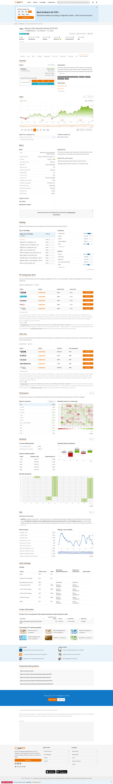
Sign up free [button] (52, 699)
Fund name (22, 618)
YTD (44, 130)
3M (28, 130)
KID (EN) (61, 88)
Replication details (25, 204)
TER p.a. (60, 618)
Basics (33, 56)
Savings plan (47, 56)
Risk (76, 56)
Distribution (71, 618)
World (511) (88, 76)
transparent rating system (37, 328)
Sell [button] (48, 81)
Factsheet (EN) (63, 86)
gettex (44, 710)
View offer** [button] (88, 292)
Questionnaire (71, 212)
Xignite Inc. (39, 710)
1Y (34, 130)
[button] (72, 34)
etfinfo (35, 710)
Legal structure (24, 198)
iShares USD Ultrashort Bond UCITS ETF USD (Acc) (31, 622)
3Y (37, 130)
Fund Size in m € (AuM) (52, 617)
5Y (40, 130)
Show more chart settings (27, 139)
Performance (63, 56)
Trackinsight (31, 710)
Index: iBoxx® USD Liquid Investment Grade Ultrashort (72, 161)
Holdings (39, 56)
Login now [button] (61, 699)
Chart (28, 56)
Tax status (22, 201)
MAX (48, 130)
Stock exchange (83, 56)
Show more (62, 91)
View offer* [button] (88, 296)
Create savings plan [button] (43, 83)
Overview (22, 56)
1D (22, 130)
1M (25, 130)
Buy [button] (37, 81)
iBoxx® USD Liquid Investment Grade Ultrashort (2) (68, 76)
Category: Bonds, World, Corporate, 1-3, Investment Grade (73, 163)
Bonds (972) (82, 76)
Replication (84, 618)
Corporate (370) (61, 78)
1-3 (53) (66, 78)
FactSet (47, 710)
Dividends (70, 56)
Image (90, 433)
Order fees (54, 56)
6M (31, 130)
